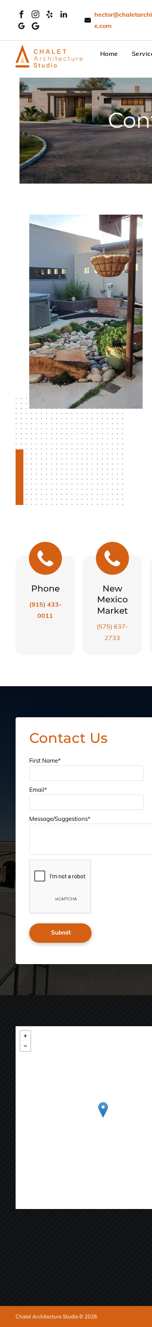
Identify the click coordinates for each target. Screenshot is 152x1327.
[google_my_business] (21, 26)
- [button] (25, 1046)
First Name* (45, 760)
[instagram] (35, 14)
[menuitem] (102, 53)
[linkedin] (63, 14)
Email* (38, 789)
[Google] (35, 26)
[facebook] (21, 14)
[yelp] (49, 14)
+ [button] (25, 1036)
